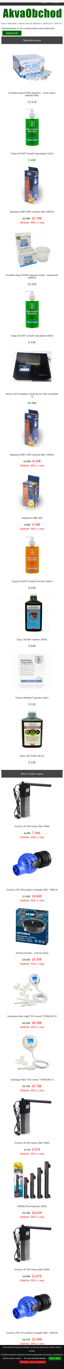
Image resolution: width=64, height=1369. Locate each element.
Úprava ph (47, 23)
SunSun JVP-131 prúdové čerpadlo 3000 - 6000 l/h (32, 1333)
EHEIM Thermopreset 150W (32, 1206)
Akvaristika (11, 23)
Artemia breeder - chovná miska (32, 953)
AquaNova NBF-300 (32, 518)
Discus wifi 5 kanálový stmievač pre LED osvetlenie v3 (32, 395)
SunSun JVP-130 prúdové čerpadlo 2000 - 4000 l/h (32, 890)
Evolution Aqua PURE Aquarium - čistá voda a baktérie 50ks (32, 94)
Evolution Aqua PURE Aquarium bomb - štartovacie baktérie (32, 276)
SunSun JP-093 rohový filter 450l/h (32, 826)
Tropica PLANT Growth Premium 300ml (32, 581)
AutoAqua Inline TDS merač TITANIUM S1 (32, 1079)
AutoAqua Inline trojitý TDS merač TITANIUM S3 (32, 1016)
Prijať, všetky (54, 1358)
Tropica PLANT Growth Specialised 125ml (32, 153)
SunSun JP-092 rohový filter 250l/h (32, 1143)
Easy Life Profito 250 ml (32, 756)
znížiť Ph (57, 23)
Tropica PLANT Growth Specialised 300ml (32, 336)
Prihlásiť (55, 2)
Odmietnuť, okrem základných (32, 1362)
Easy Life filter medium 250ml (32, 639)
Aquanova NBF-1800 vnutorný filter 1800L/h (32, 212)
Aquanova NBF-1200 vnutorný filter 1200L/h (32, 455)
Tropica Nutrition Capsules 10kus (32, 698)
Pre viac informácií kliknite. (35, 1358)
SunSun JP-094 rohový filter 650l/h (32, 1269)
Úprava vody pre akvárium (29, 23)
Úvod (44, 2)
